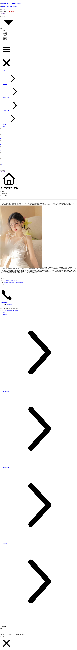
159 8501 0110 (9, 304)
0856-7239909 (4, 302)
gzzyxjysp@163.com (7, 306)
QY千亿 (17, 184)
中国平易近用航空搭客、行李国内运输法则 (13, 282)
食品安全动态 (22, 184)
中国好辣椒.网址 (8, 310)
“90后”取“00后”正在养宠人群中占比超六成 (13, 280)
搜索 (1, 41)
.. (0, 132)
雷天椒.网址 (15, 310)
